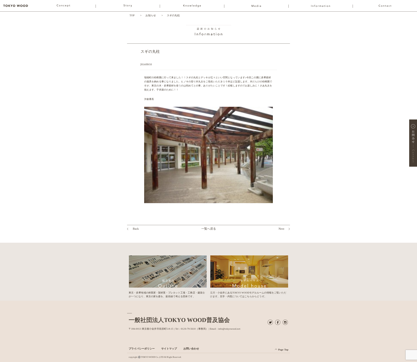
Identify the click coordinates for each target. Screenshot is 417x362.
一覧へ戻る (208, 228)
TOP (132, 15)
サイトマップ (169, 348)
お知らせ (150, 15)
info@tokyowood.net (229, 328)
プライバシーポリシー (142, 348)
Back (136, 228)
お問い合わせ (191, 348)
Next (281, 228)
